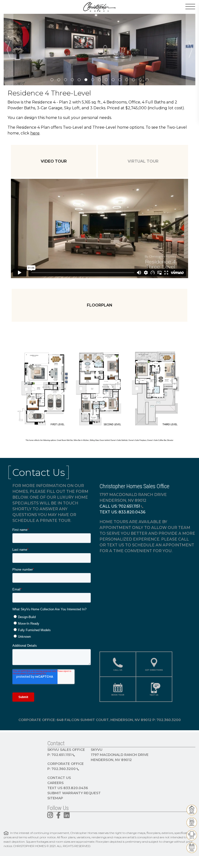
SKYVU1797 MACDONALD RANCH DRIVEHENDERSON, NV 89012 (120, 754)
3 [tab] (65, 80)
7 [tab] (92, 80)
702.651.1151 (129, 506)
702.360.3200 (63, 769)
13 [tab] (133, 80)
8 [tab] (99, 80)
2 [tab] (59, 80)
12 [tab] (126, 80)
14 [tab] (140, 80)
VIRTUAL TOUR (143, 161)
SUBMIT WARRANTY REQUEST (74, 793)
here (35, 133)
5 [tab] (79, 80)
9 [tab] (106, 80)
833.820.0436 (131, 512)
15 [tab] (147, 80)
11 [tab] (120, 80)
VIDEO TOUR (54, 161)
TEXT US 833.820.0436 (67, 788)
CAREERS (55, 783)
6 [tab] (86, 80)
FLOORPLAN (99, 305)
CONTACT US (59, 778)
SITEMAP (55, 798)
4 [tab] (72, 80)
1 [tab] (52, 80)
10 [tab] (113, 80)
